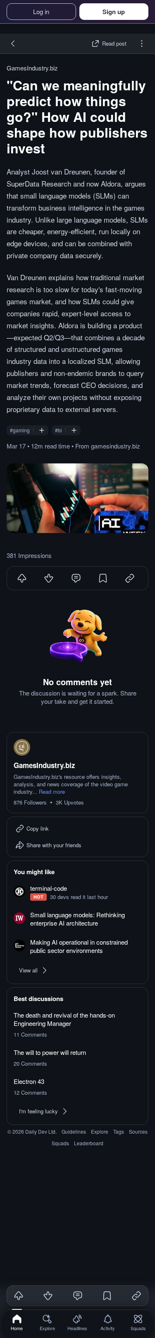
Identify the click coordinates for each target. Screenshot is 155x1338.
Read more (52, 791)
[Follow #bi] (74, 430)
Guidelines (74, 1131)
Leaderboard (88, 1143)
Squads (60, 1143)
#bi (58, 430)
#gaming (20, 430)
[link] (17, 1322)
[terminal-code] (77, 892)
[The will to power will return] (77, 1057)
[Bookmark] (103, 578)
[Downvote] (49, 578)
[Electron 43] (77, 1086)
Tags (118, 1131)
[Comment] (76, 578)
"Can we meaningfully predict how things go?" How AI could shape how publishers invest (77, 116)
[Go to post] (77, 498)
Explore (99, 1131)
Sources (138, 1131)
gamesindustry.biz (115, 445)
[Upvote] (22, 578)
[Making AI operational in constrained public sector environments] (77, 946)
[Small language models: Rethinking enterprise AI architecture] (77, 919)
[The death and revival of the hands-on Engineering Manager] (77, 1024)
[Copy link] (136, 1295)
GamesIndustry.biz (32, 68)
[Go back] (13, 43)
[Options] (141, 43)
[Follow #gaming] (42, 430)
